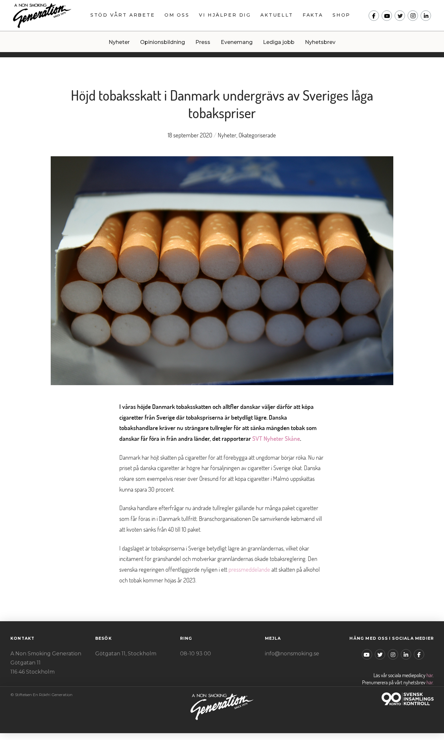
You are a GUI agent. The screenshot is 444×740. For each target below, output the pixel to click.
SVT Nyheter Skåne (276, 438)
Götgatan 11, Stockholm (125, 653)
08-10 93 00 (195, 653)
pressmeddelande (249, 569)
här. (430, 682)
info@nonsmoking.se (292, 653)
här (429, 675)
